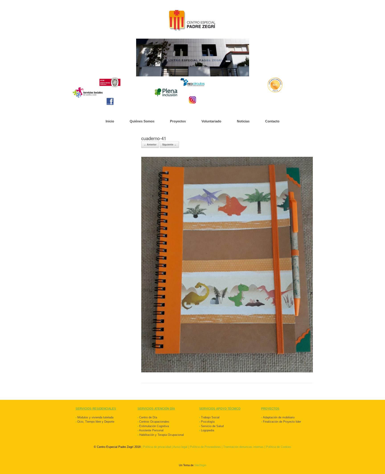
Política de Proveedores (205, 447)
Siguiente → (169, 144)
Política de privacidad (157, 447)
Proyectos (178, 121)
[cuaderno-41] (227, 371)
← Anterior (150, 144)
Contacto (272, 121)
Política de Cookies (278, 447)
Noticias (243, 121)
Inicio (110, 121)
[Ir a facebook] (110, 101)
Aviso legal (180, 447)
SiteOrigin (200, 465)
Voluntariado (211, 121)
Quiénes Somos (142, 121)
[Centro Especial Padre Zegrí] (192, 21)
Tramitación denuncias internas (243, 447)
